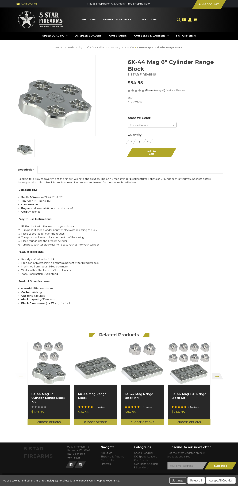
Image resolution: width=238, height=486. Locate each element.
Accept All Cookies (221, 480)
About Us (106, 453)
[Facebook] (71, 464)
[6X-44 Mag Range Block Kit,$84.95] (142, 363)
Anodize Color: (139, 118)
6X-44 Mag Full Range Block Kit (188, 396)
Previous (20, 376)
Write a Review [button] (176, 90)
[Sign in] (190, 19)
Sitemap (106, 463)
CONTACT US (29, 3)
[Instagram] (80, 464)
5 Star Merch (141, 467)
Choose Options (49, 422)
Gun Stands (141, 460)
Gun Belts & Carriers (146, 463)
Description (26, 169)
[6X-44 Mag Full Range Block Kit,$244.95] (189, 363)
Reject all (196, 480)
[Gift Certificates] (184, 19)
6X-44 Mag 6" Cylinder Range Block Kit (48, 397)
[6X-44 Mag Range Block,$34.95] (95, 363)
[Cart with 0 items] (195, 19)
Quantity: (135, 135)
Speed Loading (143, 453)
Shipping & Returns (112, 456)
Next (217, 376)
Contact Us (107, 460)
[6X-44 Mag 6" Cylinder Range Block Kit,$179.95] (49, 363)
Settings (177, 480)
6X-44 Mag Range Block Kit (139, 396)
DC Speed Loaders (145, 456)
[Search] (178, 19)
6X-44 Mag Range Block (92, 396)
